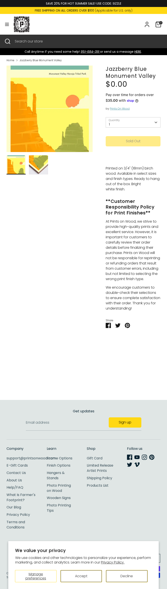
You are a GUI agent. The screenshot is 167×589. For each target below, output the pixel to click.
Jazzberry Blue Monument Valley (41, 60)
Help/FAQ (15, 487)
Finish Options (58, 465)
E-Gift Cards (17, 465)
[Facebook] (129, 457)
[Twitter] (129, 464)
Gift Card (94, 458)
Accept (81, 576)
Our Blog (14, 507)
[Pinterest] (151, 457)
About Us (14, 480)
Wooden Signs (59, 497)
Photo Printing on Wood (59, 488)
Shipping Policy (99, 478)
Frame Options (59, 458)
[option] (50, 110)
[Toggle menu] (7, 24)
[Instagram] (144, 457)
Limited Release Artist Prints (100, 468)
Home (10, 60)
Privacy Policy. (112, 562)
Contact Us (16, 472)
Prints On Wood (120, 108)
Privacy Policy (18, 514)
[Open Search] (7, 41)
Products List (98, 485)
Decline (126, 576)
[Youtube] (137, 457)
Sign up (125, 422)
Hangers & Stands (56, 475)
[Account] (147, 22)
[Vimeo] (137, 464)
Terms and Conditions (16, 525)
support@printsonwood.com (31, 458)
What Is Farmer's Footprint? (21, 497)
